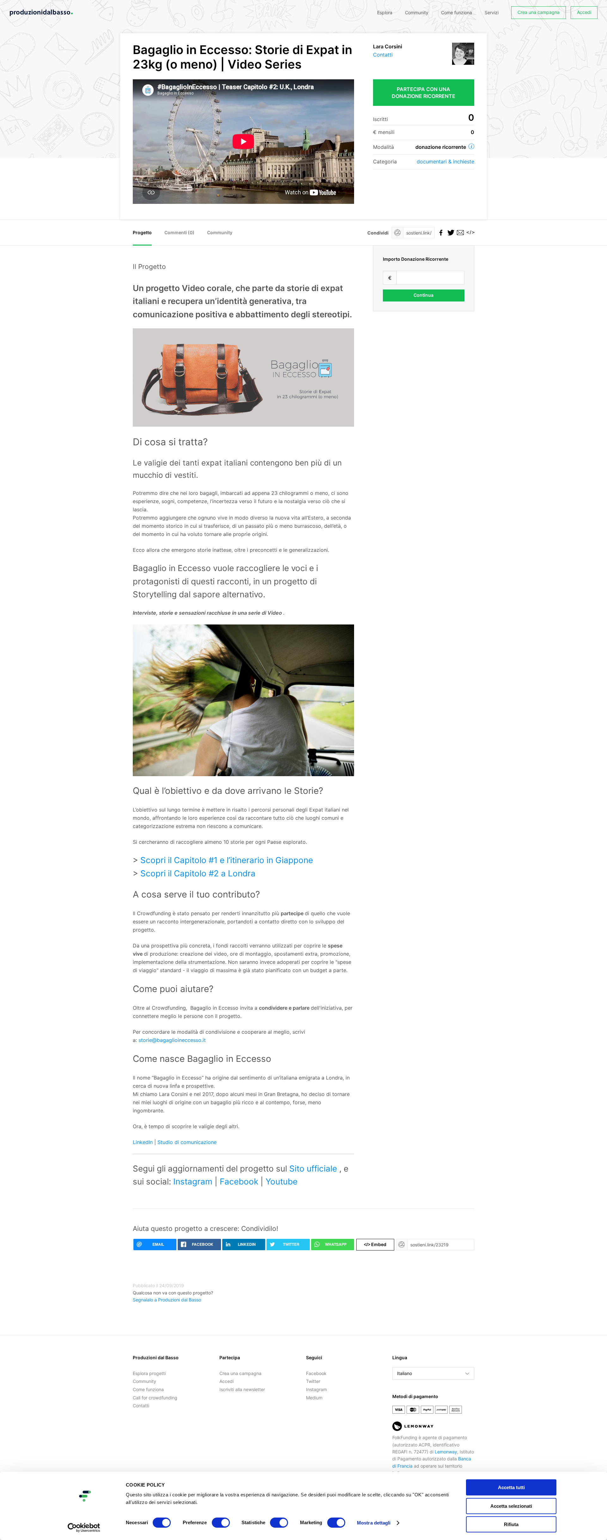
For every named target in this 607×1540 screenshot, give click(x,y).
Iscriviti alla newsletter (242, 1389)
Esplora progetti (149, 1373)
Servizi (492, 12)
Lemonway (446, 1451)
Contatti (383, 55)
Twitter (313, 1381)
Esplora (384, 12)
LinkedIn (143, 1142)
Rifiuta (511, 1524)
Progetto (142, 232)
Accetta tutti (511, 1487)
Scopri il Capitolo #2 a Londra (197, 873)
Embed (375, 1244)
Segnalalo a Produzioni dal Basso (167, 1299)
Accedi (584, 12)
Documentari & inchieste (445, 161)
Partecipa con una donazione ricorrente (423, 92)
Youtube (281, 1181)
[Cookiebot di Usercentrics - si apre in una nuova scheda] (84, 1527)
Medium (314, 1397)
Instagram (194, 1181)
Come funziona (456, 12)
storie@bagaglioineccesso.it (172, 1040)
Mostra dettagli (374, 1522)
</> (469, 232)
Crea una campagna (539, 12)
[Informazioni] (471, 146)
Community (416, 12)
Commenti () (179, 232)
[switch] (221, 1523)
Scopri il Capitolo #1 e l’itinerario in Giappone (226, 860)
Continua (423, 295)
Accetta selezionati (511, 1506)
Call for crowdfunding (155, 1397)
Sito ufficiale (314, 1168)
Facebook (240, 1181)
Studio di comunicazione (187, 1142)
